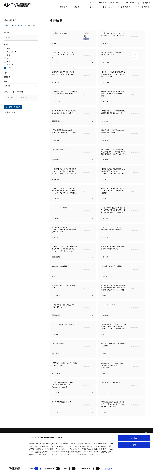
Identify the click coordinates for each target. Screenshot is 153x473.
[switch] (56, 468)
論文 (8, 58)
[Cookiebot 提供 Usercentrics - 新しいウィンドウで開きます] (14, 468)
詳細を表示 (108, 469)
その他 (9, 68)
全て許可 (134, 438)
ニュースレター (12, 52)
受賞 (8, 61)
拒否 (134, 445)
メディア (10, 64)
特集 (8, 48)
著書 (8, 55)
